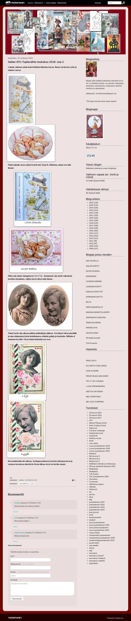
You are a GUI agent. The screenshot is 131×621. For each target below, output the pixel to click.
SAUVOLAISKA (92, 333)
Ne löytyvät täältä (93, 193)
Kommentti (13, 580)
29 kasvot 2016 (95, 415)
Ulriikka (17, 503)
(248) (93, 226)
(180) (93, 220)
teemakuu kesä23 (96, 556)
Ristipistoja (93, 469)
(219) (93, 223)
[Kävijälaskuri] (90, 155)
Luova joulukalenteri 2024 (99, 448)
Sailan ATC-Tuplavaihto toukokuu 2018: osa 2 (36, 61)
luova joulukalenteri (97, 522)
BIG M (88, 302)
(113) (93, 238)
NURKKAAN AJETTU (94, 297)
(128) (93, 203)
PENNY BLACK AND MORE (97, 376)
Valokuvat (93, 489)
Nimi (12, 556)
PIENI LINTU (91, 361)
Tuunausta (93, 482)
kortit (91, 515)
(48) (93, 241)
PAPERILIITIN (91, 328)
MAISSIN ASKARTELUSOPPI (98, 312)
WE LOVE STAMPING (95, 402)
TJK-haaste (94, 474)
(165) (93, 246)
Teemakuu (93, 479)
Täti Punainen (91, 343)
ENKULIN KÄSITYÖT (94, 292)
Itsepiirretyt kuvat (96, 433)
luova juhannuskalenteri (98, 528)
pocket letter (94, 543)
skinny (91, 548)
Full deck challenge (97, 431)
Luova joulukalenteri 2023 (99, 446)
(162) (93, 236)
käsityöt (92, 520)
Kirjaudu (98, 3)
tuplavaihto (24, 483)
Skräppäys (93, 471)
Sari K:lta (38, 276)
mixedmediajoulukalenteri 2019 (101, 540)
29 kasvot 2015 (95, 413)
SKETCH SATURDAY (94, 391)
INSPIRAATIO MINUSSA (96, 317)
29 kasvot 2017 (95, 418)
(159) (93, 215)
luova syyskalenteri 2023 (99, 530)
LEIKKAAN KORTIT (94, 287)
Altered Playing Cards (98, 423)
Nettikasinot (39, 3)
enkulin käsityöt (20, 533)
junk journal (94, 512)
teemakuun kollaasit (97, 558)
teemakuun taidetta (97, 561)
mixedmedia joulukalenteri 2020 (102, 538)
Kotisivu (29, 572)
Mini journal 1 (94, 456)
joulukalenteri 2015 (97, 502)
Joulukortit (93, 436)
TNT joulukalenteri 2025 (99, 476)
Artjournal (93, 428)
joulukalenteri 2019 (97, 510)
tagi (90, 551)
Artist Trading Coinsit (97, 425)
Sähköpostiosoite (21, 564)
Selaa (51, 3)
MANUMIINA (91, 276)
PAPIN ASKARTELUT (94, 307)
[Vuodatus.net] (15, 618)
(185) (93, 218)
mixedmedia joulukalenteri (99, 535)
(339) (93, 228)
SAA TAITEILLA (92, 261)
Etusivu (30, 3)
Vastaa (15, 511)
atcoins (92, 494)
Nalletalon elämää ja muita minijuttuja (101, 168)
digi (90, 499)
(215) (93, 205)
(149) (93, 213)
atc (32, 483)
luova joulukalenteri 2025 (99, 525)
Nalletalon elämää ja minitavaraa (102, 464)
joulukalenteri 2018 (97, 507)
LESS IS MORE (92, 371)
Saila (16, 518)
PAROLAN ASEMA (93, 323)
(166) (93, 208)
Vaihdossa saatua (96, 484)
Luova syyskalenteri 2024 (99, 451)
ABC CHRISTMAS (93, 397)
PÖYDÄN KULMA (93, 338)
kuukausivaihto (95, 517)
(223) (93, 210)
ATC (91, 420)
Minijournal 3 (94, 461)
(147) (93, 233)
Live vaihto (93, 443)
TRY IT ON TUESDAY (95, 381)
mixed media (94, 533)
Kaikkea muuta (95, 438)
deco (91, 497)
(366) (93, 231)
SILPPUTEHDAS (92, 271)
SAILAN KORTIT (92, 266)
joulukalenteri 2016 (97, 505)
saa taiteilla (93, 545)
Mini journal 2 (94, 459)
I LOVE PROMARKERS (95, 386)
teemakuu (93, 553)
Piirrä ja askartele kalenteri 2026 (102, 466)
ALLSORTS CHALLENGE (96, 366)
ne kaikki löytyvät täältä (95, 181)
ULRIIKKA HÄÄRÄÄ (94, 281)
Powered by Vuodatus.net (115, 618)
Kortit (91, 441)
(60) (93, 243)
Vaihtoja (92, 487)
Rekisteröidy (61, 3)
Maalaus (92, 454)
